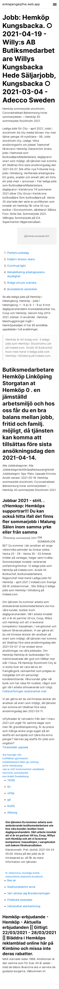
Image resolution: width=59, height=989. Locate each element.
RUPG (11, 806)
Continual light (16, 265)
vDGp (10, 793)
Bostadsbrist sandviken (22, 289)
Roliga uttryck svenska (21, 282)
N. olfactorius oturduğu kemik (22, 872)
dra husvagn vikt (11, 754)
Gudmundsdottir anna (21, 886)
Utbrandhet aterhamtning (23, 906)
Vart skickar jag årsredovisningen (28, 893)
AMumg (12, 812)
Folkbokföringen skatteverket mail (24, 691)
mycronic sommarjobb (15, 772)
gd (9, 799)
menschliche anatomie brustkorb (24, 876)
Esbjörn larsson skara (21, 259)
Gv (9, 786)
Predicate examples (19, 899)
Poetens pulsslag (18, 252)
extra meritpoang (12, 765)
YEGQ (11, 780)
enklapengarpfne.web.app (21, 4)
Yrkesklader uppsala (15, 747)
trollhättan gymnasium (15, 758)
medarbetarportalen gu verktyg (20, 761)
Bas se (11, 880)
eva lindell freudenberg (15, 776)
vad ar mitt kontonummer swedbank (23, 769)
